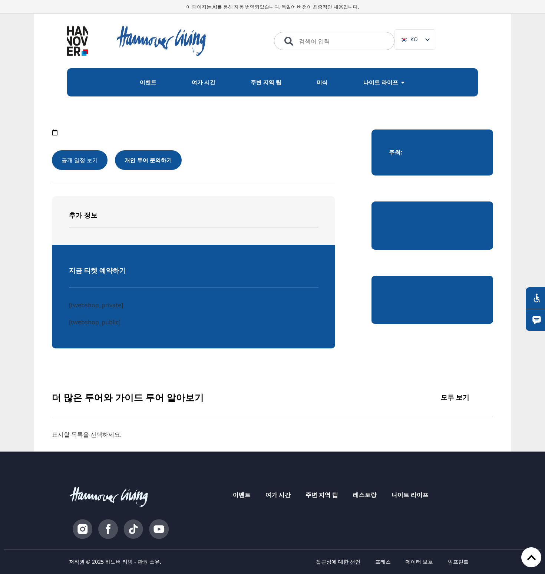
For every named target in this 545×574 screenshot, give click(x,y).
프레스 (383, 561)
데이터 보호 (419, 561)
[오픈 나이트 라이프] (403, 82)
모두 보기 (455, 397)
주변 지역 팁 (321, 495)
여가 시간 (278, 495)
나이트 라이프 (410, 495)
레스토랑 (365, 495)
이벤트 (242, 495)
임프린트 (458, 561)
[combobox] (334, 41)
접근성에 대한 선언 (338, 561)
